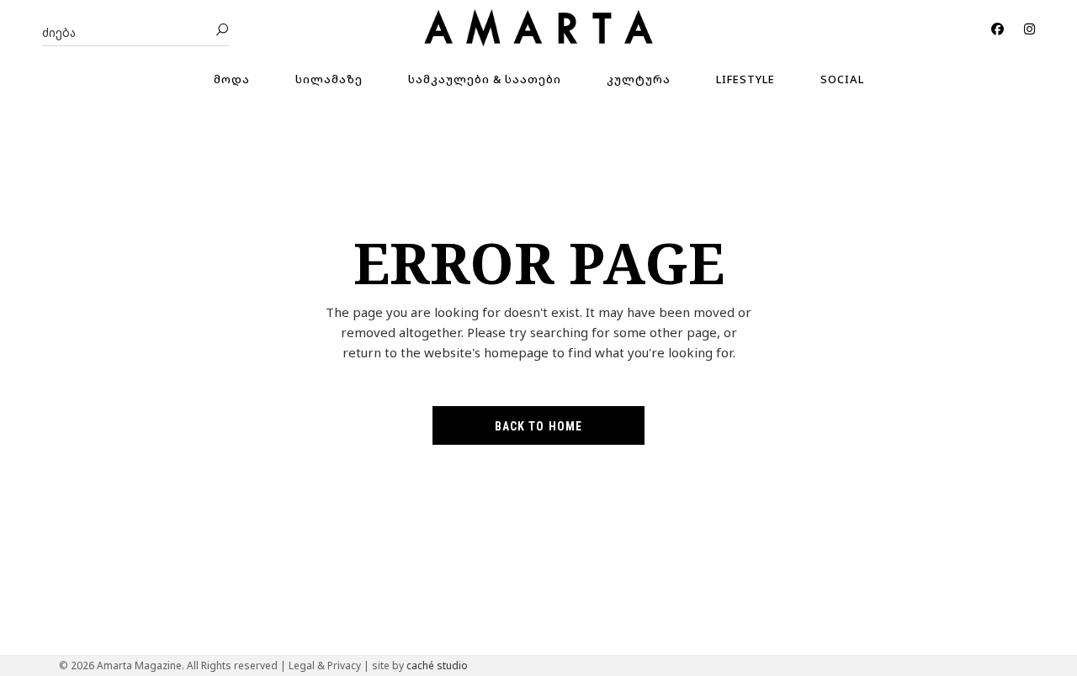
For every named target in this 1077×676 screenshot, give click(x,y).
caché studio (437, 665)
